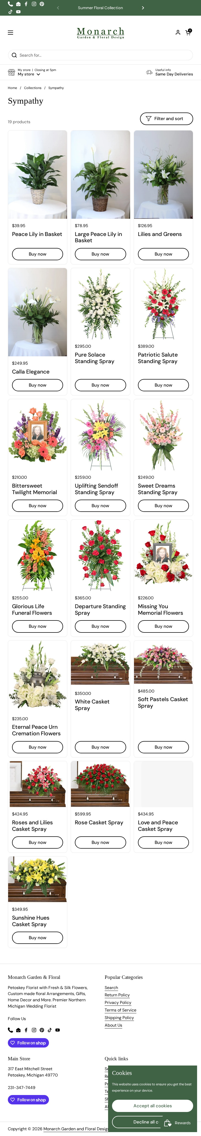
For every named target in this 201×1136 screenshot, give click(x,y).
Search (111, 987)
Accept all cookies (152, 1106)
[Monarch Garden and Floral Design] (100, 33)
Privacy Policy (118, 1002)
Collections (32, 88)
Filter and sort (168, 118)
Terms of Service (120, 1010)
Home (12, 88)
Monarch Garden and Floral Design (76, 1129)
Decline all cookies (152, 1122)
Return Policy (117, 995)
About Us (113, 1025)
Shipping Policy (119, 1017)
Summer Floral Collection (100, 8)
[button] (188, 32)
